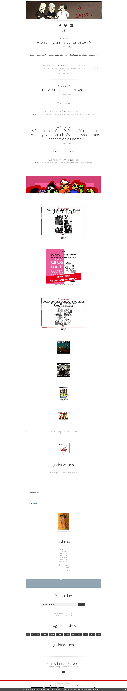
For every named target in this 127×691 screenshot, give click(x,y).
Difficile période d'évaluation (64, 90)
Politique (82, 65)
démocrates (90, 68)
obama (66, 68)
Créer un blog (60, 683)
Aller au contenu (6, 2)
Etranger (75, 65)
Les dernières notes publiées (64, 685)
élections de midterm (71, 163)
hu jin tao (52, 114)
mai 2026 (63, 556)
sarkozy (46, 114)
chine (59, 114)
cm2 (80, 114)
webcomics (63, 473)
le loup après (54, 473)
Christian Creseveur (63, 663)
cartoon (67, 634)
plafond (49, 68)
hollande (44, 634)
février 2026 (63, 562)
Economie (68, 65)
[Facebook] (55, 25)
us (53, 68)
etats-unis (37, 68)
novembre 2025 (63, 568)
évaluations (73, 114)
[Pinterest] (65, 25)
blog (95, 687)
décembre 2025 (63, 566)
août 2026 (63, 549)
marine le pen (35, 634)
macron (52, 634)
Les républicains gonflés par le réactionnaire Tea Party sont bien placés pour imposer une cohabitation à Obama (64, 134)
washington (59, 68)
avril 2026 (63, 558)
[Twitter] (59, 25)
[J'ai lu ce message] (125, 689)
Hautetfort (67, 683)
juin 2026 (63, 553)
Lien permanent (48, 65)
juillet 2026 (63, 551)
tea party (50, 163)
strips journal (72, 473)
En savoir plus (95, 689)
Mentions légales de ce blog (51, 687)
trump (98, 634)
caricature (59, 634)
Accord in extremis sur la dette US (64, 42)
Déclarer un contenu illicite (37, 687)
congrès (73, 68)
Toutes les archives (64, 571)
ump (28, 634)
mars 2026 (63, 560)
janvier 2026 (63, 564)
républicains (80, 68)
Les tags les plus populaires (78, 685)
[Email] (71, 25)
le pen (85, 634)
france (66, 114)
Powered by (32, 503)
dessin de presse (76, 634)
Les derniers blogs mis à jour (49, 685)
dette (43, 68)
